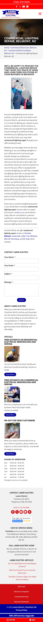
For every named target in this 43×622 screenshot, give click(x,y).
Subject (8, 274)
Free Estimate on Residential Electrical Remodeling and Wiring (20, 341)
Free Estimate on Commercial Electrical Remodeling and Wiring (21, 382)
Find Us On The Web (21, 507)
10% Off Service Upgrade (21, 615)
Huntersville (16, 236)
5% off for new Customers (19, 420)
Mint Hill (7, 239)
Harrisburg (15, 239)
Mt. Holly (26, 239)
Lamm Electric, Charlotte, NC (25, 607)
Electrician (21, 587)
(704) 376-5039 (21, 1)
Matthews (33, 236)
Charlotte (27, 233)
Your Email (9, 265)
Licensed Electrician (22, 597)
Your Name (9, 257)
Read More (10, 374)
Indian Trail (25, 236)
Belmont (7, 236)
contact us (18, 212)
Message (8, 282)
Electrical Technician (21, 602)
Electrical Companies (21, 592)
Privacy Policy (21, 610)
